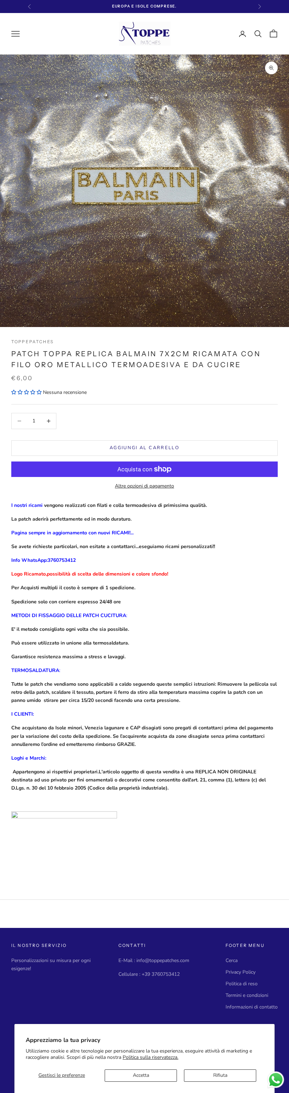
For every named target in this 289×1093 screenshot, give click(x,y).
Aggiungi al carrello (144, 448)
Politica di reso (242, 983)
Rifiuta (220, 1075)
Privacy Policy (241, 972)
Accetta (141, 1075)
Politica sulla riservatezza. (150, 1057)
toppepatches (32, 341)
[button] (27, 392)
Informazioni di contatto (252, 1007)
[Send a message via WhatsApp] (275, 1079)
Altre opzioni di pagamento (144, 486)
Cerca (232, 960)
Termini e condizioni (247, 995)
